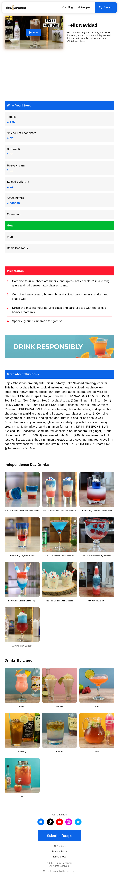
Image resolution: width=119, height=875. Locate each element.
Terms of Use (59, 856)
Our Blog (67, 7)
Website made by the (59, 871)
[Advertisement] (59, 76)
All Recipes (83, 7)
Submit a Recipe (59, 836)
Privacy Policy (59, 851)
